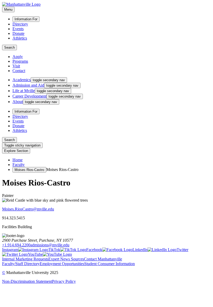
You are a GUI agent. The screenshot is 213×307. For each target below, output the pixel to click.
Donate (18, 33)
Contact (18, 70)
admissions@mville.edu (49, 245)
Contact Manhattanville (103, 259)
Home (17, 160)
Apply (17, 56)
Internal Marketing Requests (25, 259)
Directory (20, 24)
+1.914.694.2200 (16, 245)
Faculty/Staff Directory (21, 263)
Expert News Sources (66, 259)
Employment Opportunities (62, 263)
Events (18, 29)
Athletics (19, 38)
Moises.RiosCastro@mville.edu (28, 209)
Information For (26, 19)
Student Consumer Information (109, 263)
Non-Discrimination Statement (27, 281)
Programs (20, 61)
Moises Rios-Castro (29, 170)
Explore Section (16, 151)
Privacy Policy (64, 281)
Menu (8, 9)
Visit (16, 66)
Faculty (18, 164)
